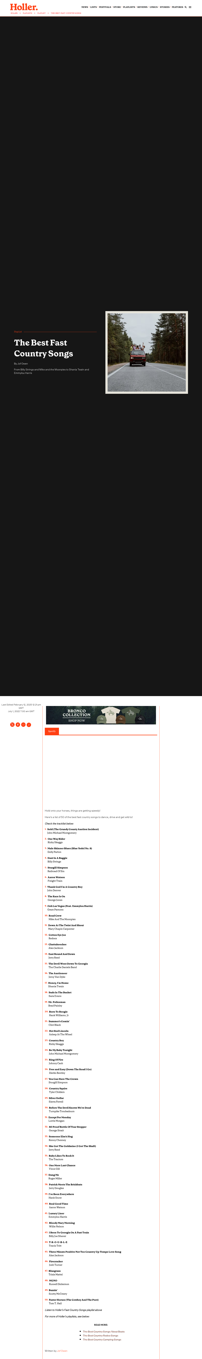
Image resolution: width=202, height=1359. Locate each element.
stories (165, 7)
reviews (142, 7)
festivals (105, 7)
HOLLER (14, 13)
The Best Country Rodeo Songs (100, 1335)
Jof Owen (22, 363)
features (177, 7)
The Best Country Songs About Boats (104, 1331)
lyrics (154, 7)
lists (93, 7)
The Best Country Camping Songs (102, 1339)
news (84, 7)
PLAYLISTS (27, 13)
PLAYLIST (41, 13)
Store (117, 7)
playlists (129, 7)
